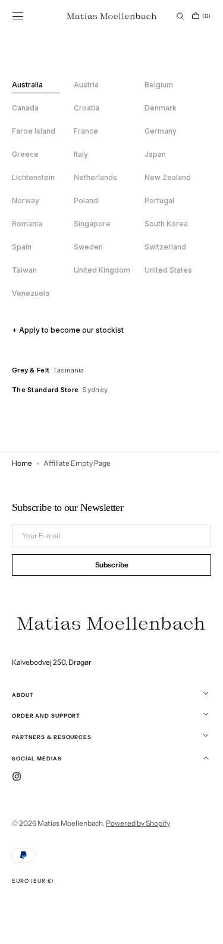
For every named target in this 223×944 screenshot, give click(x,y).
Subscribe (107, 566)
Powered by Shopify (138, 823)
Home (22, 463)
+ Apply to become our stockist (68, 330)
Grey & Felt (30, 370)
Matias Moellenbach (70, 823)
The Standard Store (45, 390)
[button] (18, 16)
